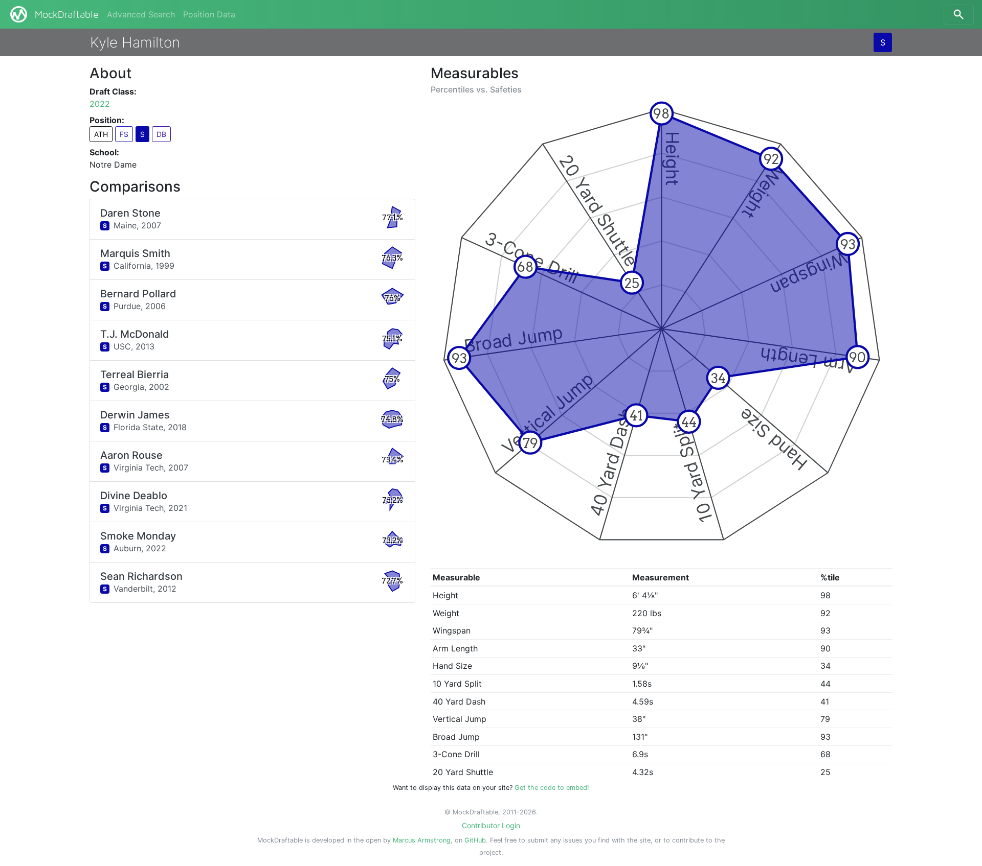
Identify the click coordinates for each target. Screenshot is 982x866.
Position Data (209, 14)
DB (161, 134)
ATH (101, 134)
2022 (100, 104)
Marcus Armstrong (422, 840)
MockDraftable (67, 15)
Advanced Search (141, 14)
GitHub (475, 840)
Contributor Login (491, 825)
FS (124, 134)
